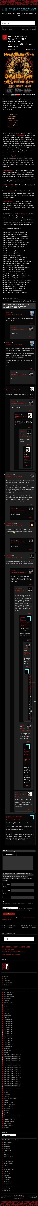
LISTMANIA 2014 (8, 1023)
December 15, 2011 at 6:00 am (27, 759)
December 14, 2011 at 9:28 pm (18, 572)
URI (9, 897)
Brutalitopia (7, 1148)
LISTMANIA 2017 (8, 1029)
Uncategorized (7, 1123)
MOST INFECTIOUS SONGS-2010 (12, 1057)
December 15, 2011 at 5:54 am (27, 653)
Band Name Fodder (9, 996)
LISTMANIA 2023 (8, 1042)
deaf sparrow (7, 1153)
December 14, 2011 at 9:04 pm (18, 542)
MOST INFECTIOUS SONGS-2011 (12, 1059)
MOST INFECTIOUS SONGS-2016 (12, 1069)
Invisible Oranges (8, 1163)
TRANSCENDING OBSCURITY (12, 1186)
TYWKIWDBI (7, 1188)
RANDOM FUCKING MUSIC (11, 1098)
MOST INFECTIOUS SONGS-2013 (12, 1063)
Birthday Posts (7, 998)
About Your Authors (8, 992)
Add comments (31, 49)
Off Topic (6, 1092)
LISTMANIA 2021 (8, 1038)
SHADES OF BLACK (9, 1106)
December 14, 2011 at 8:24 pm (18, 403)
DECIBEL (6, 1155)
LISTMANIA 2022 (8, 1040)
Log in (5, 978)
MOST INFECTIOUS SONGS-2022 (12, 1081)
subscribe (17, 910)
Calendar (6, 1000)
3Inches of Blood (15, 300)
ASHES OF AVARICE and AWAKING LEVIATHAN (9, 28)
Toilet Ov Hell (7, 1184)
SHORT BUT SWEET (9, 1108)
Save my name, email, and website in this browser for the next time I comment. (17, 903)
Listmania (6, 1017)
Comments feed (8, 982)
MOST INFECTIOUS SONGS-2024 (12, 1086)
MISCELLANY (7, 1050)
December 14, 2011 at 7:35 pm (14, 314)
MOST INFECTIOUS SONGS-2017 (12, 1071)
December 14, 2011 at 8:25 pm (18, 329)
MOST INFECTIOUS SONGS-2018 (12, 1073)
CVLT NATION (7, 1150)
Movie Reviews (8, 1090)
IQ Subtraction (7, 1015)
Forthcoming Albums (9, 1009)
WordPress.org (8, 984)
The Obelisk (7, 1179)
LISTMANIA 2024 (8, 1044)
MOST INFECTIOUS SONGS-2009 (12, 1054)
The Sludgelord (8, 1182)
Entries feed (7, 980)
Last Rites (6, 1167)
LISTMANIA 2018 (8, 1032)
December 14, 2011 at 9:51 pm (25, 435)
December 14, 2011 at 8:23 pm (18, 374)
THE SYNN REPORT (9, 1121)
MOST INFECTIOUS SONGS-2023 (12, 1083)
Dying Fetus (27, 300)
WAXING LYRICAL (8, 1125)
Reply (31, 323)
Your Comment (9, 854)
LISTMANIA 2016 (8, 1027)
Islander (11, 298)
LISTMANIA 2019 (8, 1034)
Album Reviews (8, 994)
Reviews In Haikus (8, 1102)
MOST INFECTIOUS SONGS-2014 (12, 1065)
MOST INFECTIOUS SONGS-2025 (12, 1088)
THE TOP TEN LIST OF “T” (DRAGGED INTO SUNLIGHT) (28, 28)
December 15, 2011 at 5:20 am (14, 820)
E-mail (8, 890)
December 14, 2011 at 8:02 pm (14, 390)
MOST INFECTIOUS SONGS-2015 (12, 1067)
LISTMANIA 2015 (8, 1025)
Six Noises (6, 1175)
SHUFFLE (6, 1111)
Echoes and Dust (8, 1157)
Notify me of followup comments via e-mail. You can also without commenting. (18, 909)
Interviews (6, 1013)
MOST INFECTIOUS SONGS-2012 (12, 1061)
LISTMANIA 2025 (8, 1046)
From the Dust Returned (10, 1159)
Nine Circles (7, 1173)
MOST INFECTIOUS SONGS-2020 (12, 1077)
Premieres (6, 1096)
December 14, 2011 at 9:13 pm (14, 557)
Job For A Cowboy (20, 301)
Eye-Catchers (7, 1007)
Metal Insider (7, 1171)
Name (8, 884)
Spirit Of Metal (7, 1177)
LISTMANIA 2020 (8, 1036)
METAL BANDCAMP (9, 1169)
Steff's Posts (7, 1113)
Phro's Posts (7, 1094)
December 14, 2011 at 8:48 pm (14, 525)
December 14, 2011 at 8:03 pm (14, 476)
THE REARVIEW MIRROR (10, 1119)
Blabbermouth (7, 1146)
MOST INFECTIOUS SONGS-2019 (12, 1075)
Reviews (6, 1100)
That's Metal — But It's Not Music (12, 1115)
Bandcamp (7, 1144)
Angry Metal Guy (8, 1142)
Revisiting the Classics (9, 1104)
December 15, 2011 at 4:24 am (27, 458)
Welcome (6, 1127)
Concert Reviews (8, 1002)
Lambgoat (6, 1165)
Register (6, 976)
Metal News (12, 49)
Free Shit (6, 1011)
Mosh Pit (6, 1052)
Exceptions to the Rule (9, 1004)
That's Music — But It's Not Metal (12, 1117)
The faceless (28, 301)
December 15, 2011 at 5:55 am (25, 729)
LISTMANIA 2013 (8, 1021)
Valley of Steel (7, 1190)
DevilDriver (21, 300)
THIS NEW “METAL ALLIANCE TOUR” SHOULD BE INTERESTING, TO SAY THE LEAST (20, 41)
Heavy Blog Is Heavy (9, 1161)
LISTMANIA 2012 (8, 1019)
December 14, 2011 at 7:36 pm (14, 344)
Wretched (33, 301)
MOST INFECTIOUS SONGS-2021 (12, 1079)
